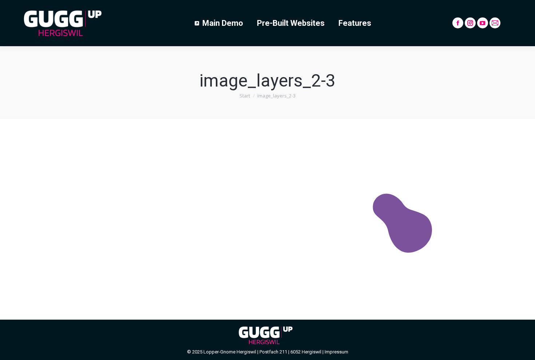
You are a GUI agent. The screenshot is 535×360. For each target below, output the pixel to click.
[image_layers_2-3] (267, 217)
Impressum (336, 352)
